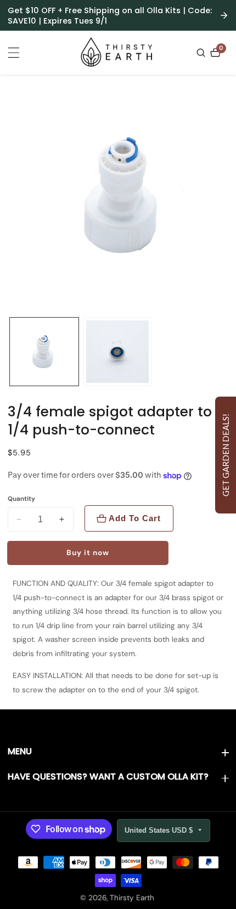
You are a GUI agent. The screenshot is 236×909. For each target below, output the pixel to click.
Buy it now (87, 552)
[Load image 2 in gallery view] (117, 352)
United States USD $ (160, 830)
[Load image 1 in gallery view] (44, 352)
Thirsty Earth (132, 898)
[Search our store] (202, 52)
